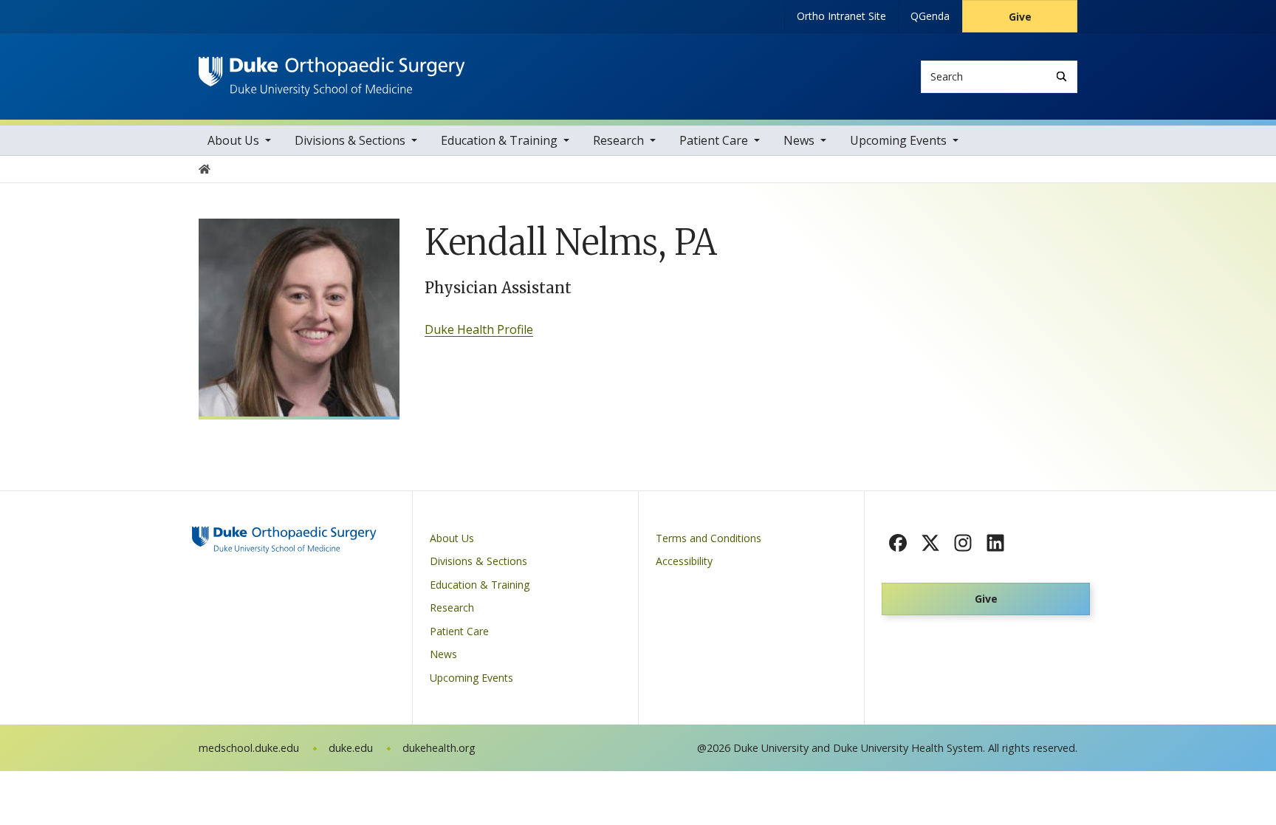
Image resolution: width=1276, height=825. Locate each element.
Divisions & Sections (350, 140)
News (798, 140)
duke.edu (351, 748)
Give (1020, 17)
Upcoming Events (898, 140)
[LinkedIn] (995, 543)
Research (618, 140)
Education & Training (499, 140)
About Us (233, 140)
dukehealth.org (439, 748)
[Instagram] (963, 543)
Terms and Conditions (708, 538)
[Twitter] (930, 543)
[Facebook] (898, 543)
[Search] (1061, 76)
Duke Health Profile (479, 329)
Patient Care (713, 140)
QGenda (930, 16)
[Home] (332, 70)
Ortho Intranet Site (841, 16)
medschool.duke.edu (249, 748)
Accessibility (684, 561)
